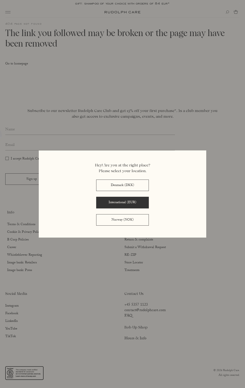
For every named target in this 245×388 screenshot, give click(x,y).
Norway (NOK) (122, 220)
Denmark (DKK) (122, 185)
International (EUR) (122, 203)
